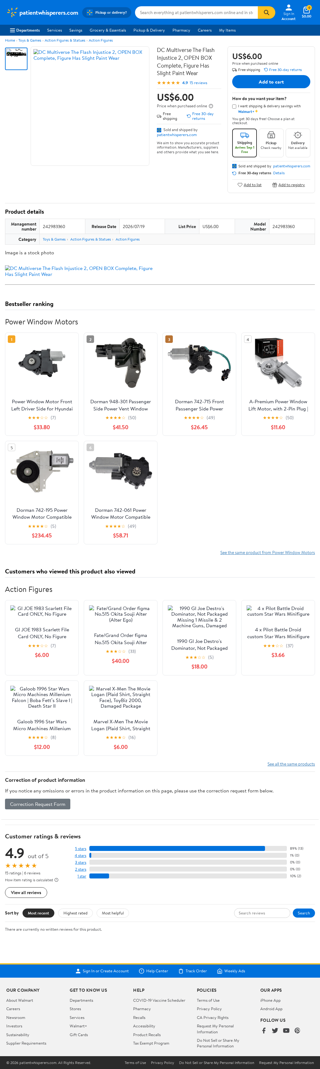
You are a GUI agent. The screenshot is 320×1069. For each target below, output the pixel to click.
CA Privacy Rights (212, 1017)
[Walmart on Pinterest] (297, 1031)
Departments (28, 30)
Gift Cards (79, 1034)
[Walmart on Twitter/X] (275, 1031)
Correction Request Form (37, 804)
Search (304, 913)
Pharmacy (181, 30)
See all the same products (291, 764)
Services (54, 30)
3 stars (80, 862)
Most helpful (113, 913)
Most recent (38, 913)
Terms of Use (208, 1000)
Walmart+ (78, 1026)
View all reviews (26, 892)
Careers (205, 30)
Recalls (139, 1017)
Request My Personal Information (215, 1028)
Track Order (196, 971)
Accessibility (144, 1026)
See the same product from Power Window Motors (267, 552)
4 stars (80, 855)
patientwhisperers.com (177, 134)
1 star (82, 876)
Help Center (157, 971)
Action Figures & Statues (65, 40)
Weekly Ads (234, 971)
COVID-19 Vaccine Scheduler (159, 1000)
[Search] (266, 12)
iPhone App (270, 1000)
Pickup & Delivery (149, 30)
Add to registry (291, 184)
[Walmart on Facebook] (263, 1031)
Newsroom (15, 1017)
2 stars (80, 869)
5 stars (80, 848)
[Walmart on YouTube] (286, 1031)
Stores (75, 1008)
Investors (14, 1026)
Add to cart (271, 81)
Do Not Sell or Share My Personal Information (218, 1043)
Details (279, 173)
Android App (271, 1008)
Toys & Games (29, 40)
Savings (75, 30)
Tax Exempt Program (151, 1043)
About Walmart (19, 1000)
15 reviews (198, 82)
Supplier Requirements (26, 1043)
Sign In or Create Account (106, 971)
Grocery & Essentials (108, 30)
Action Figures (101, 40)
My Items (227, 30)
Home (10, 40)
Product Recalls (147, 1034)
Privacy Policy (209, 1008)
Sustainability (17, 1034)
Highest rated (75, 913)
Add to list (253, 184)
